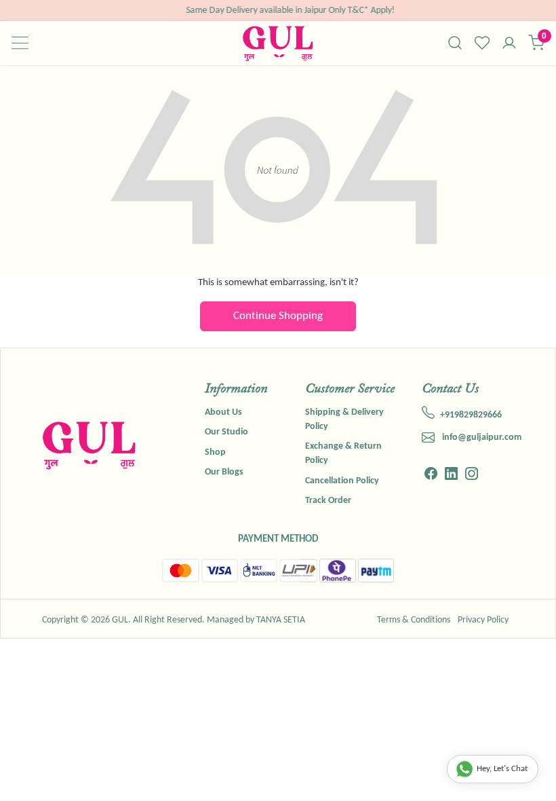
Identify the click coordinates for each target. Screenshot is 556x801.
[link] (455, 43)
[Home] (277, 43)
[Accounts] (509, 44)
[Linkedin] (451, 475)
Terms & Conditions (413, 620)
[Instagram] (471, 475)
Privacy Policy (483, 620)
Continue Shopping (278, 316)
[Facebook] (431, 475)
